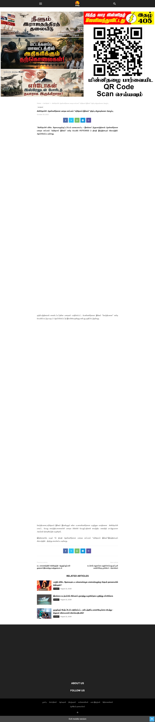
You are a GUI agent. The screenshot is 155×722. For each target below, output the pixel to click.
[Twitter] (71, 120)
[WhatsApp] (77, 120)
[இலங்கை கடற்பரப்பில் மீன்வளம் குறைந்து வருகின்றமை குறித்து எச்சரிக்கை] (44, 599)
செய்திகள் (46, 103)
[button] (40, 3)
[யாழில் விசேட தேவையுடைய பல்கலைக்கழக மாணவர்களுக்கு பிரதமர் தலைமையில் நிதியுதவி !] (44, 585)
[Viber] (88, 120)
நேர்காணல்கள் (108, 702)
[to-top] (152, 718)
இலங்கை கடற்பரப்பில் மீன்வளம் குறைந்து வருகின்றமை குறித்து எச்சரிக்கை (83, 596)
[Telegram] (82, 120)
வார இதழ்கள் (95, 702)
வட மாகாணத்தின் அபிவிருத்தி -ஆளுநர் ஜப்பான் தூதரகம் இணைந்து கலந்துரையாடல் (53, 567)
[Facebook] (65, 120)
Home (39, 103)
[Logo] (77, 676)
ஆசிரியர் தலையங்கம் (77, 706)
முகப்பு (44, 702)
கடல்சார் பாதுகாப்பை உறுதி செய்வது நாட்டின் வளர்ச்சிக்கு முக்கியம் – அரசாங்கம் (102, 567)
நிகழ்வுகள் (72, 702)
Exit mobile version (77, 719)
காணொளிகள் (83, 702)
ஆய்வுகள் (62, 702)
